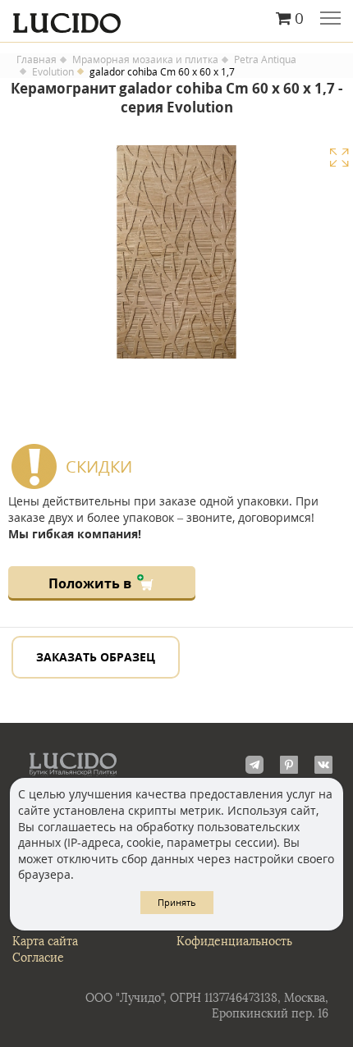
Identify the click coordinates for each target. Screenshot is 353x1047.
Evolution (53, 72)
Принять (177, 902)
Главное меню (330, 19)
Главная (36, 60)
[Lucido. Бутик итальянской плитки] (176, 19)
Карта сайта (45, 942)
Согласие (38, 958)
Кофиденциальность (234, 942)
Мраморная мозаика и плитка (145, 60)
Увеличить (339, 157)
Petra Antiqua (265, 60)
